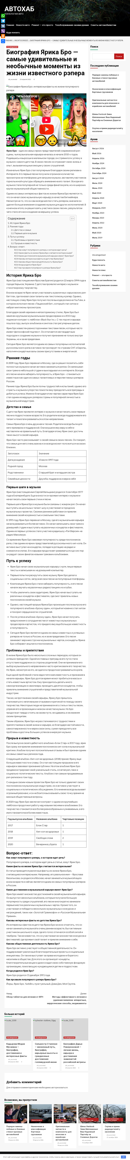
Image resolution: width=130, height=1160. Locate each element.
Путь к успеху (17, 236)
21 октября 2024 (112, 1137)
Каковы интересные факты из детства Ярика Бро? (41, 259)
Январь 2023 (98, 218)
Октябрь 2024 (98, 168)
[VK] (3, 25)
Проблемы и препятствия (27, 240)
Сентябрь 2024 (99, 173)
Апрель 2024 (98, 198)
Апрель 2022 (98, 223)
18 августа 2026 (13, 1140)
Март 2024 (97, 203)
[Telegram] (3, 20)
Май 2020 (96, 232)
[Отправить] (3, 41)
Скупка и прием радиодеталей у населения (107, 129)
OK (123, 1157)
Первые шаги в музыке (25, 233)
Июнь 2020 (97, 228)
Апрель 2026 (98, 158)
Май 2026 (96, 153)
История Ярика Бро (20, 223)
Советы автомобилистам (103, 25)
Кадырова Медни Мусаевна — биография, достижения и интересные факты (16, 1050)
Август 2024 (98, 178)
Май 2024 (96, 193)
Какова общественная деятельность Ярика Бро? (41, 262)
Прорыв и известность (25, 243)
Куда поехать (13, 32)
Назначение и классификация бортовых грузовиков (106, 90)
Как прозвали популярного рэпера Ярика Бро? (40, 268)
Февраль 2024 (99, 208)
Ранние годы (16, 226)
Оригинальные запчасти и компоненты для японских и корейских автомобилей (105, 103)
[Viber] (3, 31)
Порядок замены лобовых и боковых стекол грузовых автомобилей (105, 78)
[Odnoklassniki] (3, 36)
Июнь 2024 (97, 188)
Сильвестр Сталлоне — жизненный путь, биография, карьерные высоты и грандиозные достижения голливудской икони (46, 1053)
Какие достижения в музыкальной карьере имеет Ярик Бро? (46, 256)
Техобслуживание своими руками (72, 25)
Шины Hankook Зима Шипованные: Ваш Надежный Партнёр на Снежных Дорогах (106, 117)
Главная (10, 25)
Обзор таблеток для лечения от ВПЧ (24, 995)
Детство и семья (22, 230)
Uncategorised (12, 47)
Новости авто (23, 25)
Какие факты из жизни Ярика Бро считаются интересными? (45, 253)
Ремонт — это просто (42, 25)
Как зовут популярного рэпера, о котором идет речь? (43, 250)
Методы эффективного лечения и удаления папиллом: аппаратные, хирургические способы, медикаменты (66, 998)
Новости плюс (99, 270)
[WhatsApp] (3, 15)
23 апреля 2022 (25, 79)
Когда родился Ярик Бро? (30, 265)
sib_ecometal (12, 79)
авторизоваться (59, 1087)
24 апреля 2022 (13, 1062)
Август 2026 (98, 148)
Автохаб (19, 9)
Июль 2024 (97, 183)
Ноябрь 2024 (98, 163)
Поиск (94, 46)
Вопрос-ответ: (17, 246)
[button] (71, 218)
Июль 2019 (97, 237)
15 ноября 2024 (87, 1143)
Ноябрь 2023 (98, 213)
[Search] (124, 24)
